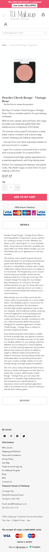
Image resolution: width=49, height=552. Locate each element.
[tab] (24, 225)
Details (24, 224)
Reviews (24, 400)
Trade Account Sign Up (12, 467)
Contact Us (7, 482)
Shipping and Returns (11, 452)
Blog (4, 474)
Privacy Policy (7, 459)
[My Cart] (44, 15)
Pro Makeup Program (11, 470)
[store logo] (22, 15)
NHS (4, 478)
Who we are (7, 448)
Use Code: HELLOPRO (24, 5)
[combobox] (24, 33)
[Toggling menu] (3, 15)
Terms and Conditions (11, 455)
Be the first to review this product (18, 104)
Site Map (6, 463)
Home (4, 45)
